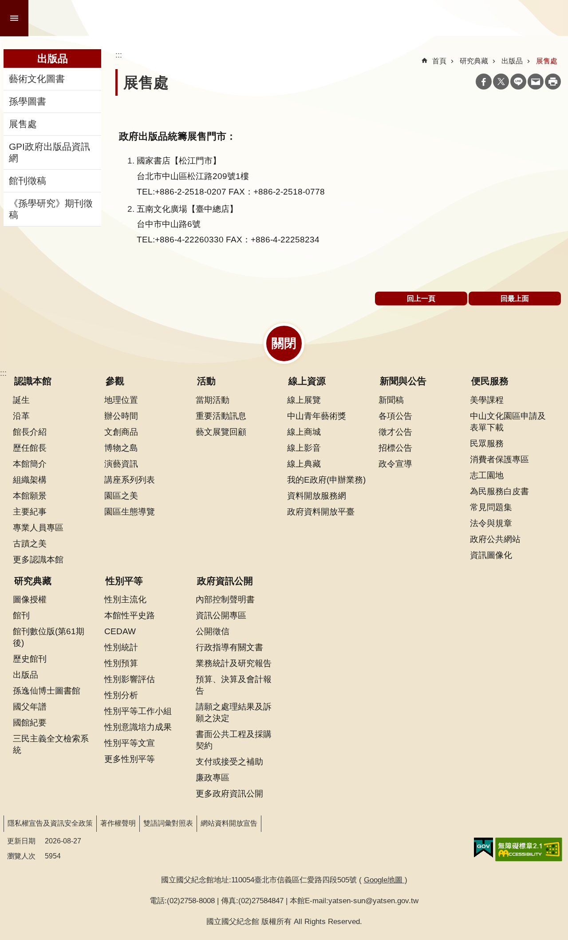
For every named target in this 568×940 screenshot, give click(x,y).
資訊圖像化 (491, 555)
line (518, 82)
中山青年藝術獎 (316, 416)
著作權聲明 (118, 823)
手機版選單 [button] (14, 18)
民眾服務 (487, 443)
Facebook (484, 82)
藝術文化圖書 (37, 79)
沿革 (21, 416)
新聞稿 (391, 400)
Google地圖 (384, 879)
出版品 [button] (52, 58)
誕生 (21, 400)
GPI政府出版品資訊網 (49, 152)
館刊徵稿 (27, 181)
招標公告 (395, 447)
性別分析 (121, 695)
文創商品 (121, 432)
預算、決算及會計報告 (234, 684)
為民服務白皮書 (499, 491)
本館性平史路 (129, 615)
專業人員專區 (38, 527)
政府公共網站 (495, 539)
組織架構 (30, 479)
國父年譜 (30, 706)
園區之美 (121, 495)
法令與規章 (491, 523)
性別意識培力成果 (138, 727)
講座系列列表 (129, 479)
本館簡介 (30, 463)
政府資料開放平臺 (321, 511)
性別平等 (124, 581)
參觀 (115, 381)
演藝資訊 (121, 463)
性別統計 (121, 647)
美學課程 (487, 400)
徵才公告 (395, 432)
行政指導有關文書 (229, 647)
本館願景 (30, 495)
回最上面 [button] (515, 298)
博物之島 (121, 447)
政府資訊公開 (225, 581)
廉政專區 (212, 777)
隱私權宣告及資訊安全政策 (50, 823)
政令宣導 (395, 463)
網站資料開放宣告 (229, 823)
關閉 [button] (284, 343)
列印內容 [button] (553, 82)
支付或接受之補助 (229, 761)
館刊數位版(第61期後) (48, 636)
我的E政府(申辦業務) (326, 479)
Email (536, 82)
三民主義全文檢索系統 (51, 744)
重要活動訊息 (221, 416)
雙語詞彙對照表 (168, 823)
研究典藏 (474, 61)
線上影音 (304, 447)
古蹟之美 (30, 543)
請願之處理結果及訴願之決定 (234, 712)
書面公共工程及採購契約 (234, 739)
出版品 (512, 61)
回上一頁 (421, 298)
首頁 (439, 61)
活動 (206, 381)
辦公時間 (121, 416)
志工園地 (487, 475)
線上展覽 (304, 400)
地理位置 (121, 400)
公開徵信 (212, 631)
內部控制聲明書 (225, 599)
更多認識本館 (38, 559)
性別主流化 (125, 599)
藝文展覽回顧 (221, 432)
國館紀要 (30, 722)
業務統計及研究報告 (234, 663)
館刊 (21, 615)
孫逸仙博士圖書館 (46, 690)
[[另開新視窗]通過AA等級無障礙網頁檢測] (528, 850)
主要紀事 (30, 511)
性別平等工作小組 (138, 711)
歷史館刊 (30, 658)
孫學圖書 (27, 101)
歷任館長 (30, 447)
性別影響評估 (129, 679)
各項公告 (395, 416)
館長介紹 (30, 432)
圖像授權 (30, 599)
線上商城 (304, 432)
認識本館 (32, 381)
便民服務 (490, 381)
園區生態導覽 (129, 511)
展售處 (23, 124)
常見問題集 (491, 507)
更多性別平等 (129, 759)
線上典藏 (304, 463)
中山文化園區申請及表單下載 (508, 421)
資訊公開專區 (221, 615)
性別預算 (121, 663)
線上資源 (307, 381)
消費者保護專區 (499, 459)
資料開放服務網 (316, 495)
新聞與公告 (403, 381)
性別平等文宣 (129, 743)
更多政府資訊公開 (229, 793)
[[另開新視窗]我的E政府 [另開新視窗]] (483, 848)
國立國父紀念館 (130, 18)
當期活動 (212, 400)
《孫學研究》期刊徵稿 (51, 209)
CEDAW (120, 631)
